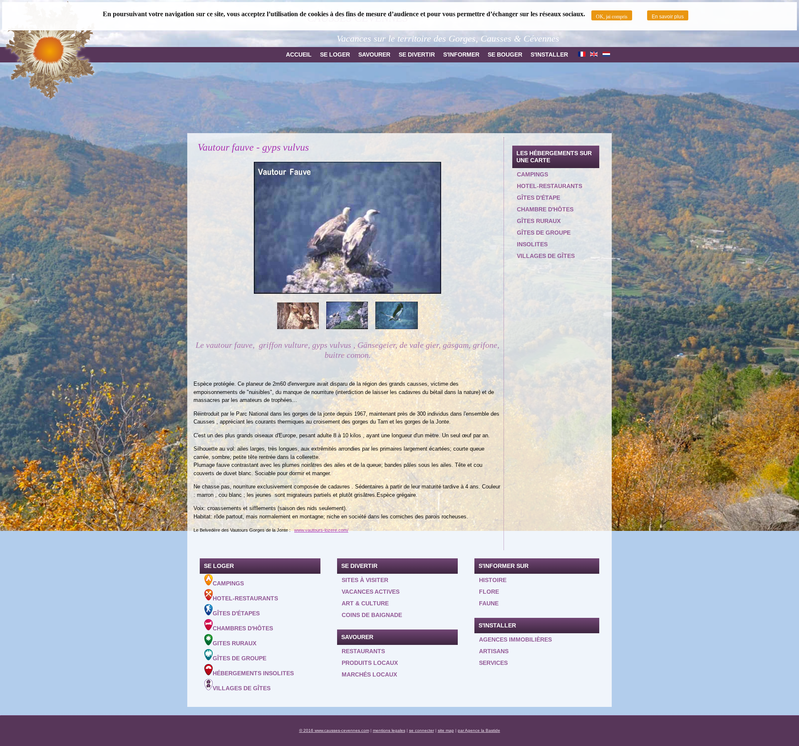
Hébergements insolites (253, 673)
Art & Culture (365, 603)
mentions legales (389, 730)
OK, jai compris (612, 17)
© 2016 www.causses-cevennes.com (334, 730)
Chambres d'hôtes (243, 628)
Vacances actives (371, 591)
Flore (489, 591)
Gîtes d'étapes (236, 613)
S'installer (549, 54)
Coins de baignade (372, 615)
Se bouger (505, 54)
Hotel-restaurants (549, 186)
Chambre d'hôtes (545, 209)
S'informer (461, 54)
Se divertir (417, 54)
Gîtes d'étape (538, 197)
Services (493, 662)
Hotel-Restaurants (245, 598)
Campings (532, 174)
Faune (489, 603)
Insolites (532, 244)
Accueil (299, 54)
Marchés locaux (369, 674)
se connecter (421, 730)
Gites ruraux (234, 643)
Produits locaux (370, 662)
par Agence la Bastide (479, 730)
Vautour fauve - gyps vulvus (253, 147)
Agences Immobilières (515, 639)
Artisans (494, 651)
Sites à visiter (365, 580)
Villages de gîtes (546, 256)
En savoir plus (668, 17)
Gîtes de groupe (544, 232)
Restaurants (363, 651)
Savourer (374, 54)
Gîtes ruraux (539, 221)
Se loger (335, 54)
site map (446, 730)
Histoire (492, 580)
